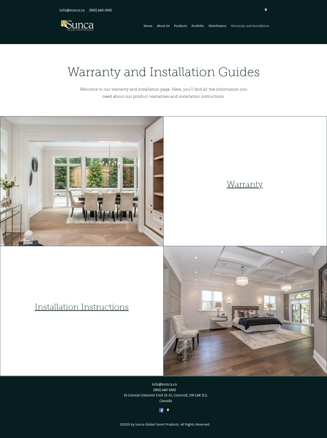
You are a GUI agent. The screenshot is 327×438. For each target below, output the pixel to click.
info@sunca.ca (72, 10)
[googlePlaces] (266, 10)
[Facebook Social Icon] (161, 410)
